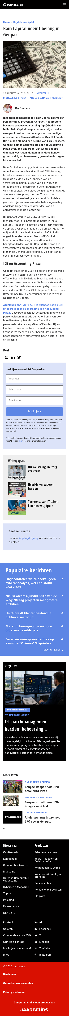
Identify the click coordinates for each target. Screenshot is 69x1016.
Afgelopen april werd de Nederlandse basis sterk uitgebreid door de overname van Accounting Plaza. (33, 308)
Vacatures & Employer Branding (47, 875)
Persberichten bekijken (48, 889)
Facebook (45, 928)
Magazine (9, 871)
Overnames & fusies (37, 782)
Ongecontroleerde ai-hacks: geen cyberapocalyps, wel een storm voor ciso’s (31, 583)
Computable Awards (15, 865)
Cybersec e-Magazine (16, 887)
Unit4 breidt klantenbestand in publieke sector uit (28, 615)
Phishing (8, 899)
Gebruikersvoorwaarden (18, 983)
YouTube (44, 948)
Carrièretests (10, 852)
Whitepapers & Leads (47, 867)
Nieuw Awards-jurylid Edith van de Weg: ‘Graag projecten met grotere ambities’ (32, 600)
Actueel (41, 93)
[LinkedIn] (13, 357)
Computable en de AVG (17, 935)
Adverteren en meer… (46, 852)
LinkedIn (44, 941)
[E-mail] (7, 357)
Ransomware (11, 906)
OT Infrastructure (17, 715)
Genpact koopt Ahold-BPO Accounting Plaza (42, 789)
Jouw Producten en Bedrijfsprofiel (46, 860)
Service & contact (13, 941)
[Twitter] (19, 357)
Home (6, 22)
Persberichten (42, 883)
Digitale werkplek (24, 22)
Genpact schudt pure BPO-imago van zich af (42, 804)
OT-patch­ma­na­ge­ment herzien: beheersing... (26, 725)
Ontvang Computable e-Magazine (16, 879)
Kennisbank (10, 858)
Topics (7, 893)
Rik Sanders (22, 108)
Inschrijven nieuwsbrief (17, 948)
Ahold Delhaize (39, 98)
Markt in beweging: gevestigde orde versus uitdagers (29, 628)
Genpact (57, 98)
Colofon (8, 928)
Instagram (45, 954)
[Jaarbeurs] (34, 1008)
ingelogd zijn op (29, 538)
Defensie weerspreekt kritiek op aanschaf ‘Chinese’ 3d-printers (30, 641)
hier (20, 441)
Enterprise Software (38, 797)
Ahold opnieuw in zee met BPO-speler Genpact (42, 819)
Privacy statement (14, 992)
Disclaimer (9, 974)
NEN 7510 (9, 912)
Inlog (6, 954)
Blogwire (39, 896)
